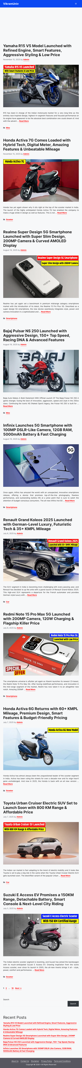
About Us (15, 1061)
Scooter (9, 219)
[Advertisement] (41, 24)
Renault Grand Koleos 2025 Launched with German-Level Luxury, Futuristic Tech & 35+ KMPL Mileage (37, 524)
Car (7, 602)
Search (6, 999)
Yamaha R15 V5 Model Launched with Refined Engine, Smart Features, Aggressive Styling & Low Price (37, 50)
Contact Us (25, 1061)
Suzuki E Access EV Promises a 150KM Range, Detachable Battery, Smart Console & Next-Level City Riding (38, 899)
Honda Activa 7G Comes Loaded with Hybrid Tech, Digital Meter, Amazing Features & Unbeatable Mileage (37, 144)
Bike (8, 128)
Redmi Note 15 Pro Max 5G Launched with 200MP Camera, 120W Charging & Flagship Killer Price (38, 618)
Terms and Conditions (62, 1061)
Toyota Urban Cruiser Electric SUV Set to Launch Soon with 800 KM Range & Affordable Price (40, 807)
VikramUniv (11, 3)
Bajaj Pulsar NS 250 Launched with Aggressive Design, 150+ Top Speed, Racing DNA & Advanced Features (36, 335)
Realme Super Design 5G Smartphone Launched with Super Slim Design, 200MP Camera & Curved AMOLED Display (37, 239)
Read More (24, 121)
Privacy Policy (46, 1061)
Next (18, 988)
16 (12, 988)
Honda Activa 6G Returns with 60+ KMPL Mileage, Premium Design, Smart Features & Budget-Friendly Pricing (40, 713)
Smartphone (11, 318)
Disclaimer (35, 1061)
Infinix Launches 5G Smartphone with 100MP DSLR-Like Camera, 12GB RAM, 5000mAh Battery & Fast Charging (38, 429)
